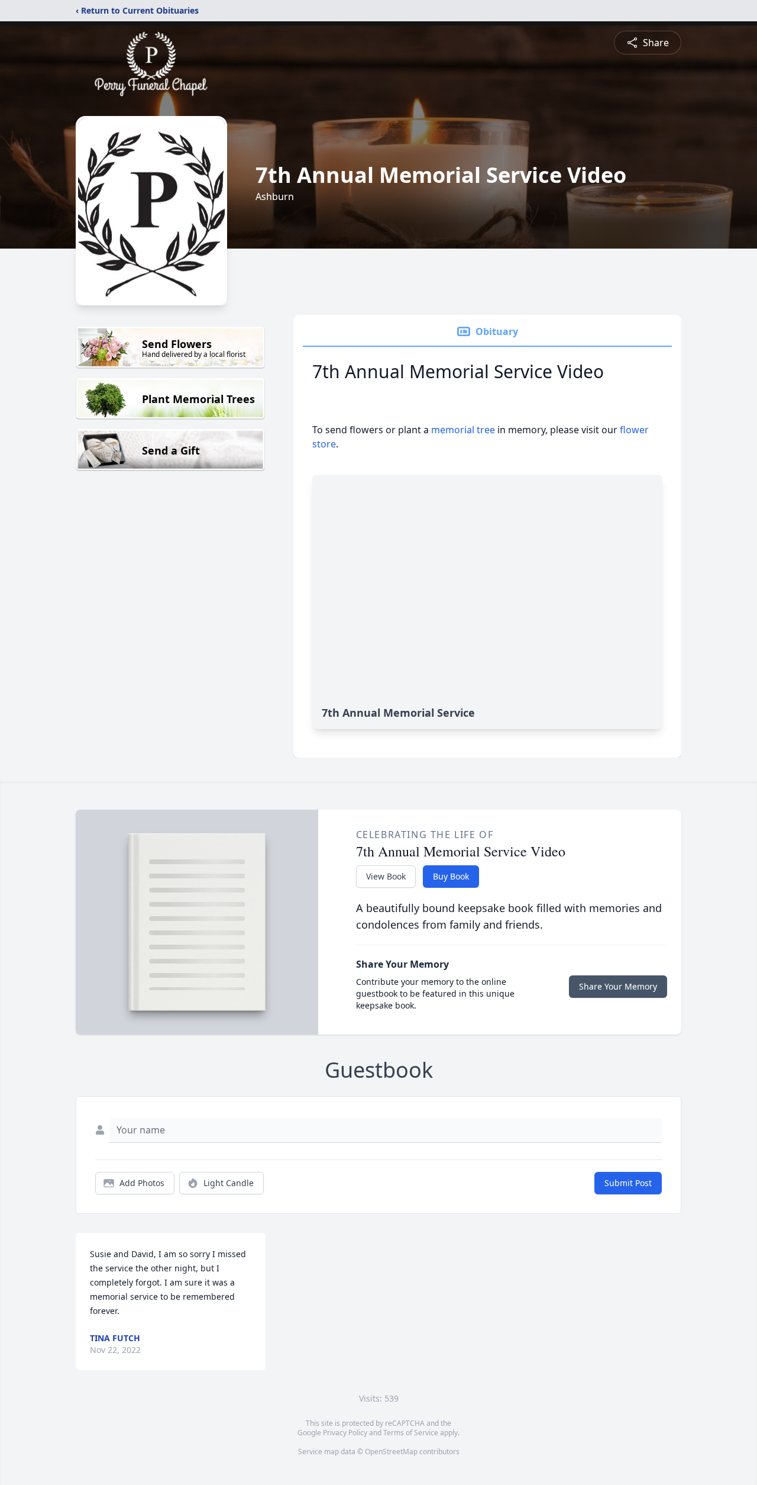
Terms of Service (410, 1433)
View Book (386, 876)
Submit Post (628, 1182)
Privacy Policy (345, 1433)
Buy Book (451, 876)
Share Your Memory (618, 986)
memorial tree (463, 429)
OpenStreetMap (391, 1452)
